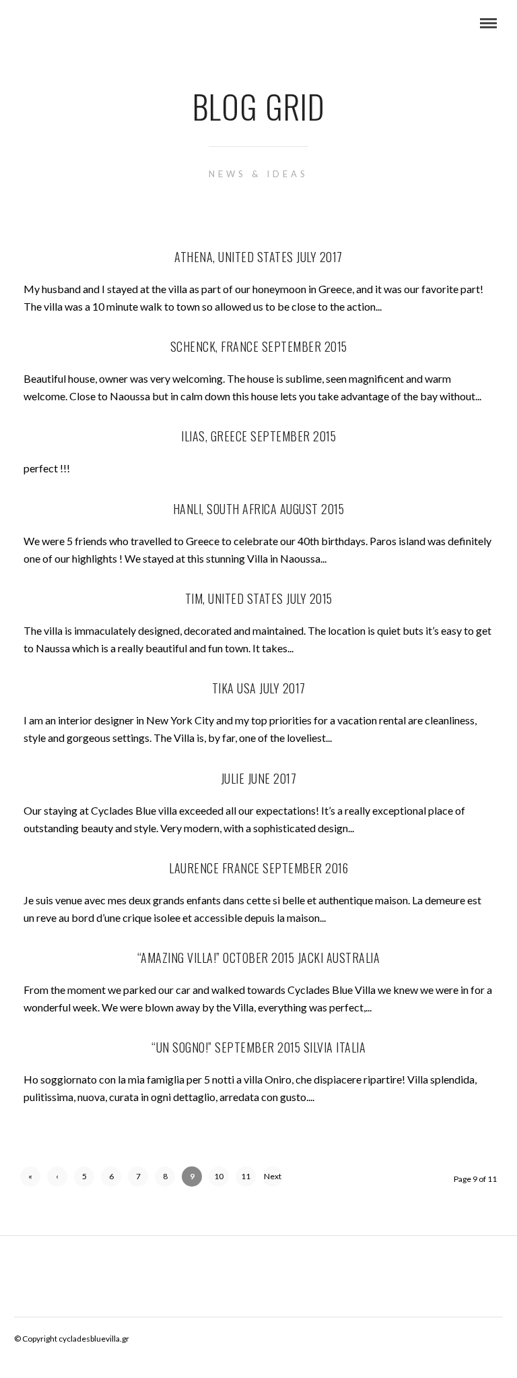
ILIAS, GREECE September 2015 (258, 436)
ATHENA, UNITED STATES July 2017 (258, 256)
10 (218, 1176)
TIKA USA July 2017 (259, 688)
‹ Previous (57, 1179)
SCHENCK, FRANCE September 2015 (258, 346)
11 (245, 1176)
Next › (272, 1179)
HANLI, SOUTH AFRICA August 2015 (259, 509)
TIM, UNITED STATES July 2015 (259, 598)
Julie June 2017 (259, 778)
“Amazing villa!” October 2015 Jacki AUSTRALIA (258, 957)
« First (30, 1179)
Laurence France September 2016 (258, 868)
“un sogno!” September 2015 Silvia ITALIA (258, 1047)
